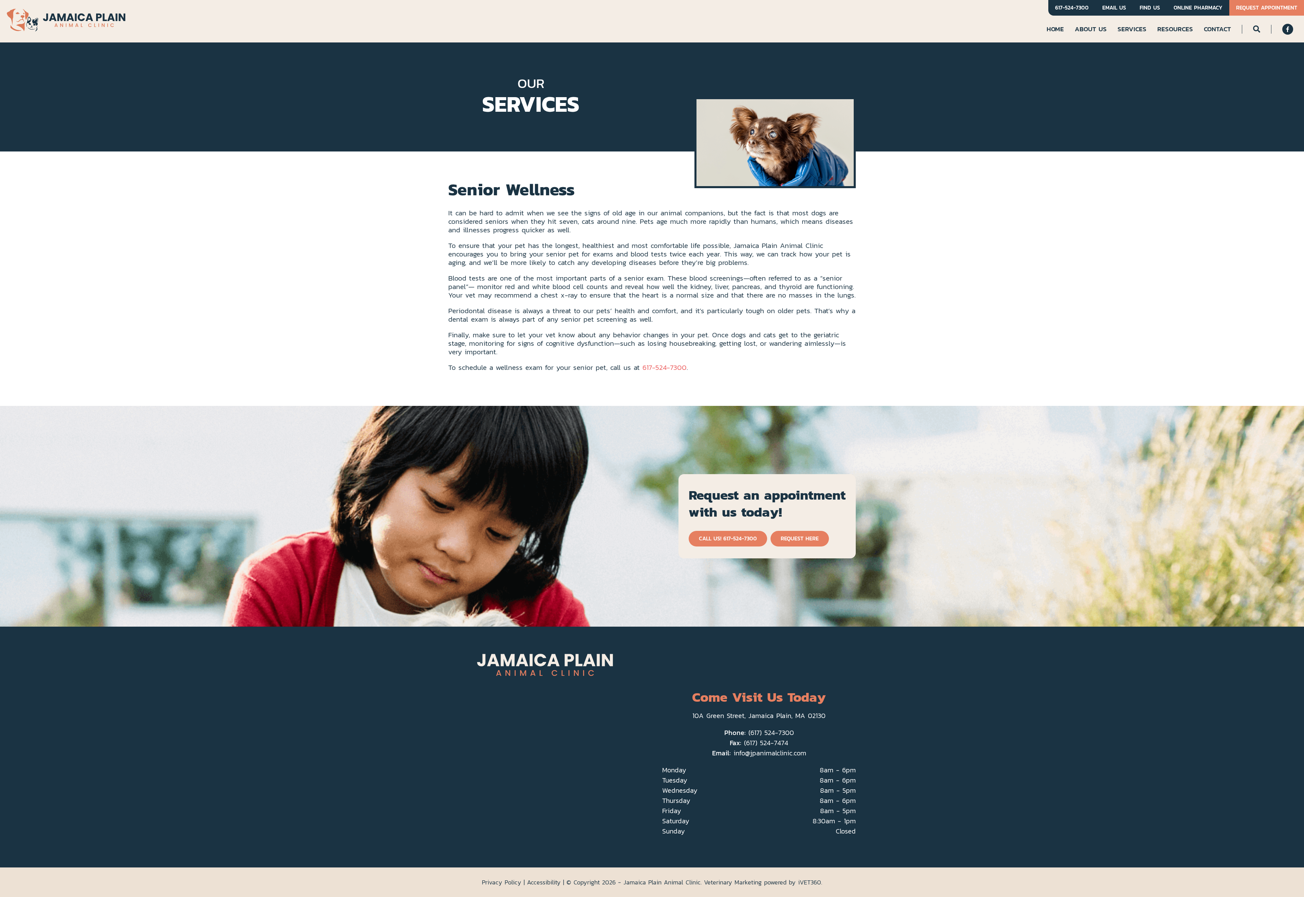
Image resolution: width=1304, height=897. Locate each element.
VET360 (809, 882)
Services (1132, 29)
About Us (1091, 29)
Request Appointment (1266, 8)
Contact (1217, 29)
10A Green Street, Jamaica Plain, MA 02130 (759, 715)
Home (1055, 29)
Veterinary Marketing (733, 882)
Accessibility (544, 882)
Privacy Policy (501, 882)
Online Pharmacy (1198, 8)
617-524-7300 (1072, 8)
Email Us (1114, 8)
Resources (1175, 29)
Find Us (1150, 8)
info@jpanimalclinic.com (770, 753)
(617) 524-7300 (771, 732)
